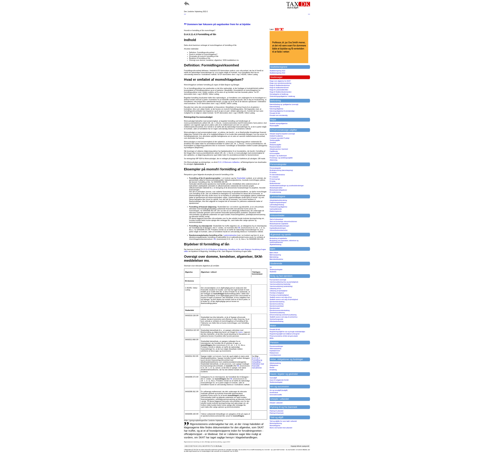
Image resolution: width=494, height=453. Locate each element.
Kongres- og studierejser (278, 156)
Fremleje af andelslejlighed (279, 295)
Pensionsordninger (276, 346)
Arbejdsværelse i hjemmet (279, 149)
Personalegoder (275, 168)
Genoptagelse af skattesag (279, 94)
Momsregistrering (276, 423)
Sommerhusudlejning (277, 313)
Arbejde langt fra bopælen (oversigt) (282, 134)
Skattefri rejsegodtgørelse (279, 123)
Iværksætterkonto (276, 209)
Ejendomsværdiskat (277, 306)
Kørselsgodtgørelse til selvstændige (282, 111)
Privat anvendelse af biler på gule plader (284, 336)
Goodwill (273, 142)
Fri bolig (272, 181)
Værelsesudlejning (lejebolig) (280, 284)
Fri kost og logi (275, 179)
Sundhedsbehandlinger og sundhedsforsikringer (287, 186)
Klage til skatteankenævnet (279, 88)
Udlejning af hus (275, 288)
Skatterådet (241, 178)
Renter (272, 367)
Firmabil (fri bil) (275, 113)
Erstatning (273, 370)
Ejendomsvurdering (276, 304)
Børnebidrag (274, 257)
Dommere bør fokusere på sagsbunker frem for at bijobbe (217, 24)
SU (271, 267)
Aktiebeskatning (275, 363)
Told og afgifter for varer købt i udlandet (283, 421)
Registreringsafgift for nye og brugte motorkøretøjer (287, 332)
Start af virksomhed (276, 219)
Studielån (273, 272)
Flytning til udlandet (276, 411)
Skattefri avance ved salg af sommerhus (283, 317)
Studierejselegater (276, 269)
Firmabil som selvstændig (279, 115)
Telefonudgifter (275, 140)
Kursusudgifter (275, 153)
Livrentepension (275, 355)
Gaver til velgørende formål (279, 380)
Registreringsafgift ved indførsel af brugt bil (284, 334)
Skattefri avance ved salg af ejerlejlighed (284, 299)
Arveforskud (274, 392)
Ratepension (274, 353)
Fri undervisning (275, 192)
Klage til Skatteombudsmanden (281, 92)
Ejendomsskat (275, 308)
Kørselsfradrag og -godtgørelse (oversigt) (284, 104)
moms (240, 332)
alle (220, 446)
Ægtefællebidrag (275, 244)
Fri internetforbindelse (277, 175)
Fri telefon (273, 172)
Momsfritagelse (275, 425)
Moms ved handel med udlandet (281, 428)
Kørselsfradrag (275, 107)
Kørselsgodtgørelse (276, 109)
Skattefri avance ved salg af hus (281, 297)
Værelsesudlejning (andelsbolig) (281, 286)
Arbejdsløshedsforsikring (278, 200)
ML (239, 228)
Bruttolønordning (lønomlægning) (281, 170)
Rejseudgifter (274, 126)
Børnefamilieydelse (276, 259)
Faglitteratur (274, 151)
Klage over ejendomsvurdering (280, 83)
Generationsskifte (276, 395)
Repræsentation (275, 147)
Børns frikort (274, 253)
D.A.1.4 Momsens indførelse (229, 162)
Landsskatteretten (230, 235)
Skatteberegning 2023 (277, 71)
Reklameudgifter (275, 145)
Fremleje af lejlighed (277, 293)
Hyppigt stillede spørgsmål (300, 446)
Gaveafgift (273, 378)
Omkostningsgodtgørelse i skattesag (282, 96)
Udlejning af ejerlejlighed (278, 291)
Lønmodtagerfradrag (277, 205)
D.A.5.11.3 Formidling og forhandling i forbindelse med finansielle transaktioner (258, 363)
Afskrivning (273, 160)
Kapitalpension (275, 351)
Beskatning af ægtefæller (278, 238)
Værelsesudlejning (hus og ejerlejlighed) (284, 282)
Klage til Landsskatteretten (279, 90)
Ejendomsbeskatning (277, 302)
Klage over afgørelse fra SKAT (280, 81)
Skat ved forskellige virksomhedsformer (283, 221)
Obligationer (274, 365)
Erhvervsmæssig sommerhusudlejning (283, 315)
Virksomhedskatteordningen (279, 226)
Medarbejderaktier (276, 188)
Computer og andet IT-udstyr (279, 138)
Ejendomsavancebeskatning (280, 310)
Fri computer (274, 177)
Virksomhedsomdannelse (279, 230)
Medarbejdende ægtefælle (279, 224)
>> (309, 14)
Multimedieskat (275, 183)
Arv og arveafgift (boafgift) (279, 390)
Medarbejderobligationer (278, 190)
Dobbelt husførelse (276, 136)
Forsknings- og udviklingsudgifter (281, 158)
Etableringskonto (275, 211)
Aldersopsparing (275, 348)
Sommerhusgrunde (276, 319)
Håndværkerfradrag (276, 321)
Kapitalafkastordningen (278, 228)
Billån (272, 338)
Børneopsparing (275, 255)
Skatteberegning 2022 (277, 73)
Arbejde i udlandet (276, 403)
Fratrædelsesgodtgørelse (278, 207)
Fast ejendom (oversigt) (278, 280)
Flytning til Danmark (277, 413)
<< (185, 14)
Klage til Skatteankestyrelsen (280, 85)
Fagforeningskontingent (278, 202)
